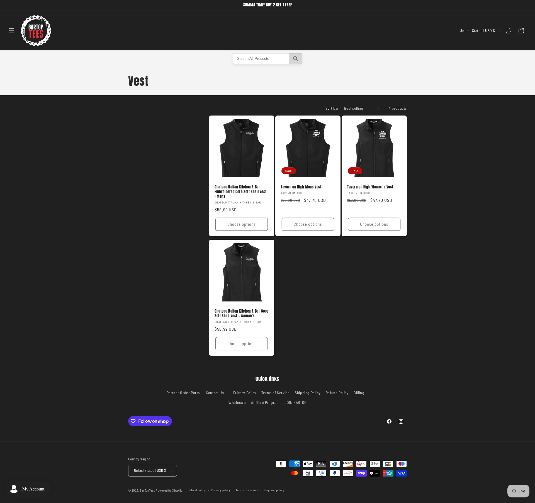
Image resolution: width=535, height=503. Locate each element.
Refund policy (197, 490)
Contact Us (215, 392)
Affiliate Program (265, 402)
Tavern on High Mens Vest (301, 187)
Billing (359, 392)
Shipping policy (274, 490)
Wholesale (237, 402)
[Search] (295, 58)
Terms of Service (275, 392)
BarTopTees (147, 490)
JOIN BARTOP (295, 402)
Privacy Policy (244, 392)
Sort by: (331, 108)
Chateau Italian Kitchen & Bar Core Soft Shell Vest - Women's (241, 313)
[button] (12, 30)
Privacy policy (220, 490)
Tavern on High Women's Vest (370, 187)
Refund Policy (337, 392)
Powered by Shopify (169, 490)
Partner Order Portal (184, 392)
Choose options (241, 224)
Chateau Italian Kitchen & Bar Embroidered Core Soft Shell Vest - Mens (240, 192)
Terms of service (247, 490)
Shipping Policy (307, 392)
